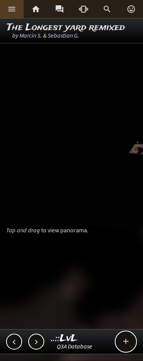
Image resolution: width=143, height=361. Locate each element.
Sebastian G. (63, 35)
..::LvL (64, 338)
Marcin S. (30, 35)
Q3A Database (74, 346)
